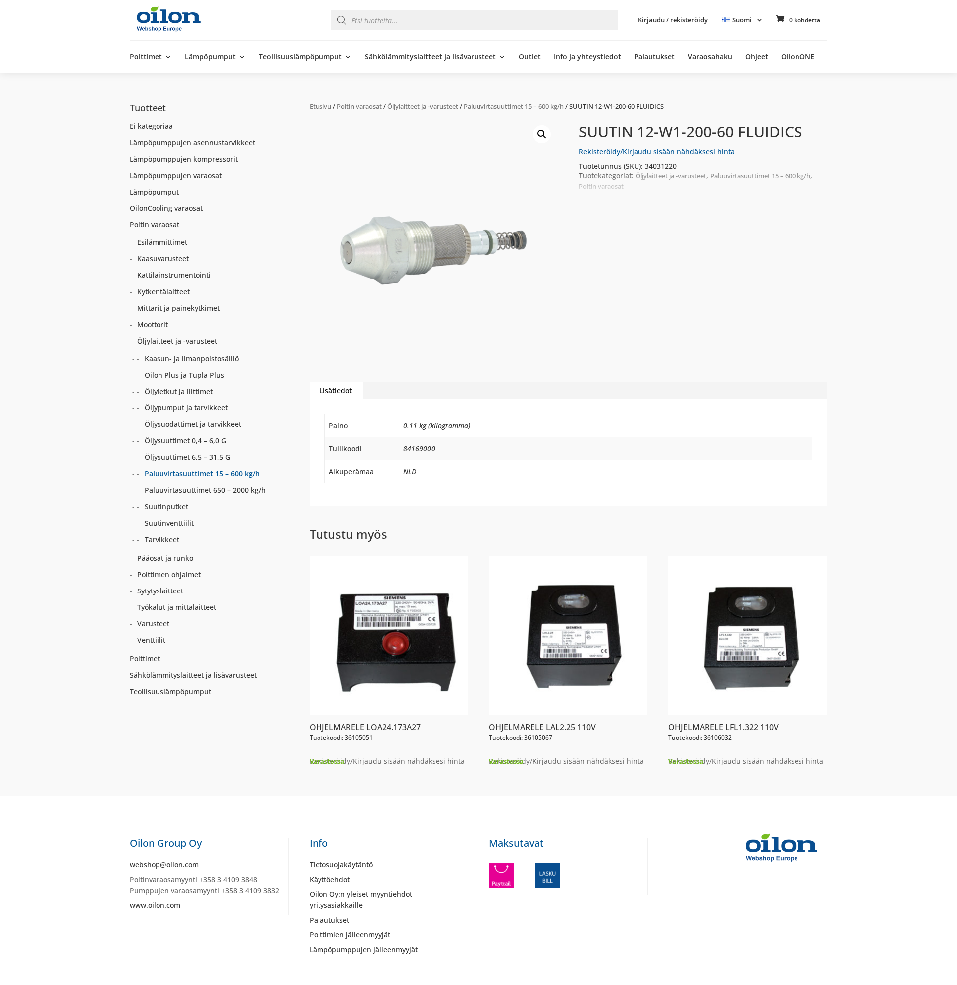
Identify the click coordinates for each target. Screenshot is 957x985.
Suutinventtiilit (169, 523)
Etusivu (320, 106)
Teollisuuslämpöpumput (300, 57)
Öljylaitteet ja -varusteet (422, 106)
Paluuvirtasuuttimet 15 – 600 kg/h (514, 106)
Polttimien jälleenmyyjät (350, 934)
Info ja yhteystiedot (587, 57)
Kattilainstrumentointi (174, 275)
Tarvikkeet (162, 539)
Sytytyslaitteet (160, 590)
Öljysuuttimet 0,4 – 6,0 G (185, 440)
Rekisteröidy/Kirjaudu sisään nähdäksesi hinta (657, 151)
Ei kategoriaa (151, 126)
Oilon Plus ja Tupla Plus (184, 375)
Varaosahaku (710, 57)
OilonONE (797, 57)
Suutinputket (166, 506)
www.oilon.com (155, 905)
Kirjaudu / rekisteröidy (673, 19)
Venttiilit (151, 640)
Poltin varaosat (359, 106)
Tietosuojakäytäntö (341, 864)
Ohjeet (756, 57)
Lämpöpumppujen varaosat (176, 175)
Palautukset (654, 57)
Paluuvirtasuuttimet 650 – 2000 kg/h (205, 490)
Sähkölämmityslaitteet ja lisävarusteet (430, 57)
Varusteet (153, 623)
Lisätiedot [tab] (335, 390)
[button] (542, 134)
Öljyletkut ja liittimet (179, 391)
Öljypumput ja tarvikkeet (186, 407)
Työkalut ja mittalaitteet (176, 607)
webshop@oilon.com (164, 864)
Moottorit (152, 324)
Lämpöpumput (210, 57)
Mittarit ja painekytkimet (178, 308)
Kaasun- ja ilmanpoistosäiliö (192, 358)
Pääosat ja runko (165, 558)
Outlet (530, 57)
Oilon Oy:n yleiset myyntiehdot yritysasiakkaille (361, 899)
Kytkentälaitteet (163, 291)
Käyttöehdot (330, 879)
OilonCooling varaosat (166, 208)
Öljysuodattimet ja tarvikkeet (193, 424)
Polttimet (146, 57)
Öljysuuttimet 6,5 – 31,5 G (187, 457)
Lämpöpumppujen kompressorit (184, 159)
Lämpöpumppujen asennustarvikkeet (192, 142)
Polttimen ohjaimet (169, 574)
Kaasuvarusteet (163, 258)
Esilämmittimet (162, 242)
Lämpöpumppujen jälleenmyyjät (364, 949)
